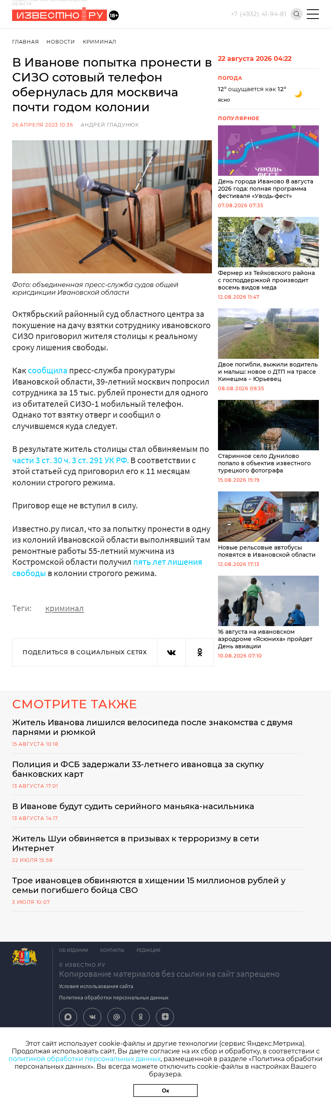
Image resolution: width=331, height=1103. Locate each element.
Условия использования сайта (96, 986)
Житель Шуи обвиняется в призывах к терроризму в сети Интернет (135, 843)
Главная (25, 42)
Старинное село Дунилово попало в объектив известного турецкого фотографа (264, 463)
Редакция (148, 950)
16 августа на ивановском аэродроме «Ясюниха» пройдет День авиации (265, 639)
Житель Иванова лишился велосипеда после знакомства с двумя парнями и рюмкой (152, 727)
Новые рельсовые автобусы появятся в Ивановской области (267, 551)
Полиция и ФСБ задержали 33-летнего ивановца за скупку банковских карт (138, 769)
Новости (60, 42)
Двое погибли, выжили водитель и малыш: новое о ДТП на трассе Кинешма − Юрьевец (268, 372)
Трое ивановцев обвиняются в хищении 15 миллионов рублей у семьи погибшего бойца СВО (148, 885)
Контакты (112, 950)
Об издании (73, 950)
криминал (64, 608)
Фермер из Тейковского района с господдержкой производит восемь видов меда (266, 280)
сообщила (47, 370)
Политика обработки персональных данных (113, 997)
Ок (165, 1090)
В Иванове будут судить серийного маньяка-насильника (133, 806)
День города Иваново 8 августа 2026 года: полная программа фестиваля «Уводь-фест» (265, 189)
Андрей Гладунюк (110, 125)
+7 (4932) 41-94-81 (259, 14)
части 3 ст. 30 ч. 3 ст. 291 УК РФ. (71, 460)
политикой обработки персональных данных (84, 1059)
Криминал (99, 42)
